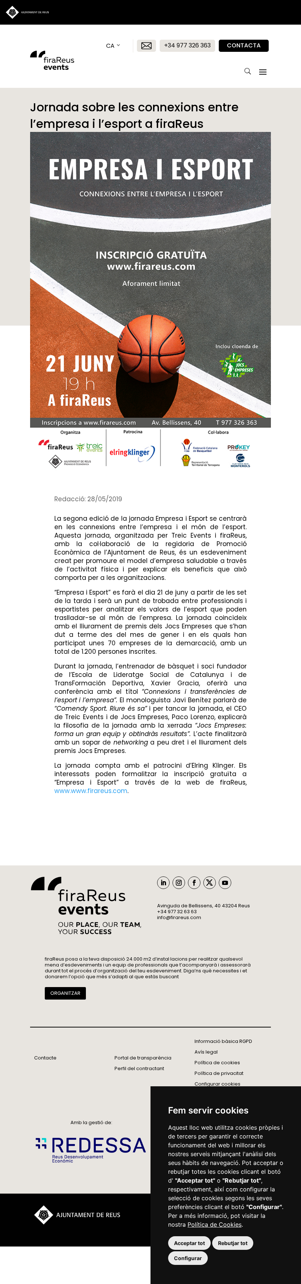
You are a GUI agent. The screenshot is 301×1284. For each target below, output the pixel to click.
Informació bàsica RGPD (223, 1041)
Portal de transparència (143, 1057)
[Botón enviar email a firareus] (146, 46)
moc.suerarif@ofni (179, 917)
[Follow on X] (209, 882)
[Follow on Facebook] (194, 882)
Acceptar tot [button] (189, 1243)
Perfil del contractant (139, 1068)
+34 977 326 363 (187, 45)
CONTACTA (244, 45)
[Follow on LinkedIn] (163, 882)
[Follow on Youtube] (225, 882)
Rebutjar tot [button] (232, 1243)
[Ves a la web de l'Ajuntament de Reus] (77, 1222)
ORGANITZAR (65, 993)
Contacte (45, 1057)
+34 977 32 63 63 (177, 911)
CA (110, 46)
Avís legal (206, 1051)
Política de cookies (217, 1062)
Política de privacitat (219, 1073)
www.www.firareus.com (90, 790)
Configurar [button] (188, 1258)
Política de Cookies (215, 1224)
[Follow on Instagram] (179, 882)
